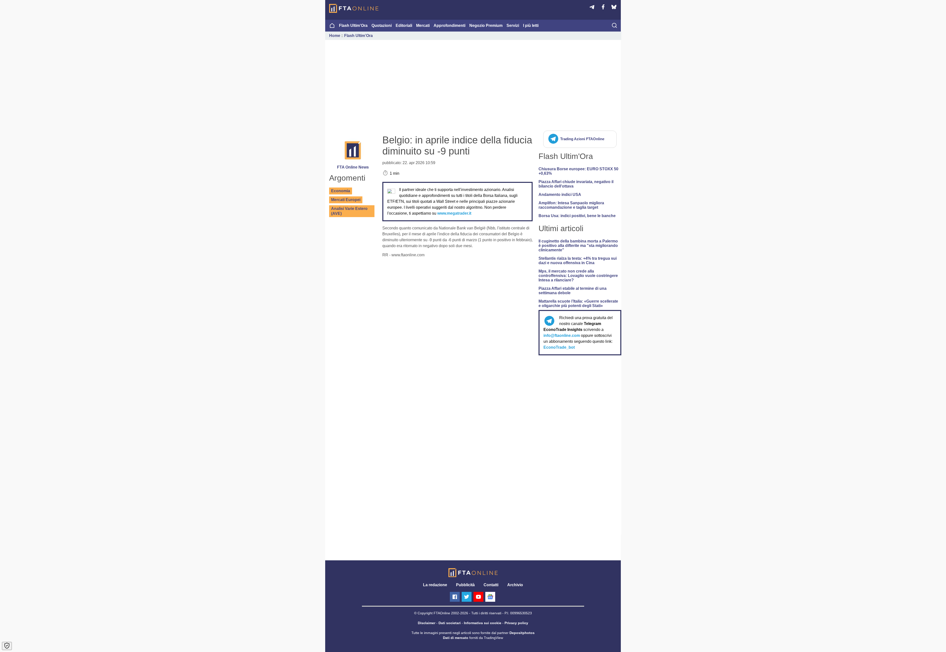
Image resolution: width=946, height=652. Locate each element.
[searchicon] (614, 26)
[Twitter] (467, 597)
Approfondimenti (449, 25)
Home (334, 36)
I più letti (531, 25)
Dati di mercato (455, 638)
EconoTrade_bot (559, 347)
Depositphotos (522, 633)
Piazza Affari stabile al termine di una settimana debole (573, 290)
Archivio (515, 585)
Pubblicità (465, 585)
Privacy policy (516, 623)
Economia (340, 191)
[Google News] (490, 597)
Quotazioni (382, 25)
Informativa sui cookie (482, 623)
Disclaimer (426, 623)
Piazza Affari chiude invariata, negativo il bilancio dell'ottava (576, 184)
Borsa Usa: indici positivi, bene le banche (577, 216)
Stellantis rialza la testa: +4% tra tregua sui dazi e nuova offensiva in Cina (578, 260)
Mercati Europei (345, 200)
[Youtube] (478, 597)
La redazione (435, 585)
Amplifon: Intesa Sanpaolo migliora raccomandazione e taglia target (571, 205)
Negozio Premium (486, 25)
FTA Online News (353, 167)
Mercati (423, 25)
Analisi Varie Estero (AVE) (349, 211)
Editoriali (404, 25)
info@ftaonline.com (561, 335)
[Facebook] (455, 597)
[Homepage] (353, 8)
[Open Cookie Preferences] (7, 646)
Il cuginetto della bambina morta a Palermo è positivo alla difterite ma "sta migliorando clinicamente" (578, 245)
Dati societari (450, 623)
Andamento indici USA (560, 194)
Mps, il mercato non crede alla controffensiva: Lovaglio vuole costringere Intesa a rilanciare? (578, 275)
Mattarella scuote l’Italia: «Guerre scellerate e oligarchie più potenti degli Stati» (578, 303)
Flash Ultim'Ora (353, 25)
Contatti (491, 585)
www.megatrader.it (454, 213)
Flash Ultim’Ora (358, 36)
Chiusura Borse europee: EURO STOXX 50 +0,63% (578, 171)
